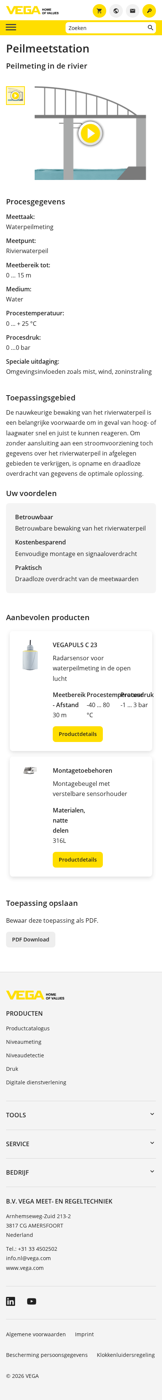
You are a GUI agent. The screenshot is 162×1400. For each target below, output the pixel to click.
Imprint (84, 1334)
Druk (12, 1068)
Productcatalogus (28, 1028)
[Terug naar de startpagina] (35, 995)
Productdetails (78, 733)
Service (17, 1144)
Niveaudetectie (25, 1055)
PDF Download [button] (30, 939)
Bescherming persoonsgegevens (47, 1354)
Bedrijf (17, 1172)
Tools (16, 1115)
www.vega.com (25, 1267)
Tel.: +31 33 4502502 (31, 1248)
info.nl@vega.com (28, 1258)
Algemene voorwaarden (36, 1334)
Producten (24, 1013)
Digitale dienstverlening (36, 1082)
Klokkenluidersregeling (126, 1354)
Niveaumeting (23, 1041)
